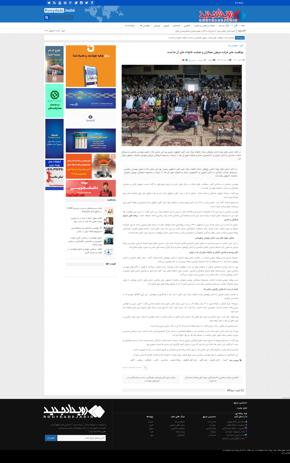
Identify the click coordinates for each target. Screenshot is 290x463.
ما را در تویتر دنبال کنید (235, 435)
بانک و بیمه (224, 26)
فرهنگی (148, 360)
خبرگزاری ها (180, 421)
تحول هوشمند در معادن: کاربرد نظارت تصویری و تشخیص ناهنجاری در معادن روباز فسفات (85, 241)
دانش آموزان (215, 360)
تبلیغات (213, 431)
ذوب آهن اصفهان (190, 360)
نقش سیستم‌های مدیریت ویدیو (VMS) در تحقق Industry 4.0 (84, 209)
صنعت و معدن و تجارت (204, 26)
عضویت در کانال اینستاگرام (234, 428)
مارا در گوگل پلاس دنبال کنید (233, 438)
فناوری (187, 26)
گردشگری (181, 435)
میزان (151, 428)
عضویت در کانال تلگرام (236, 425)
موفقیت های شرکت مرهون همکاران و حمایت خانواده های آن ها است (205, 52)
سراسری (164, 360)
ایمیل (210, 60)
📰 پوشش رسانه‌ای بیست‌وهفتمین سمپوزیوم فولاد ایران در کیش (86, 229)
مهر (152, 435)
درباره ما (212, 425)
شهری (166, 26)
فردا (151, 431)
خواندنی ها (145, 26)
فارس (151, 425)
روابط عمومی (175, 360)
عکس (156, 360)
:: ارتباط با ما (240, 3)
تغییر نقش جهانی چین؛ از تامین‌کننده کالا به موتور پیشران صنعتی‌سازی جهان (205, 31)
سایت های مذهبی (177, 425)
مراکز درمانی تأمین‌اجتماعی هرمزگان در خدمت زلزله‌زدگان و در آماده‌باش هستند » (151, 379)
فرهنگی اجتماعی (178, 428)
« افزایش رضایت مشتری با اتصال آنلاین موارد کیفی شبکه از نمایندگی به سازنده (212, 379)
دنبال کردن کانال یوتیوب (236, 421)
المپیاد (225, 360)
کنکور (133, 360)
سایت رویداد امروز (273, 453)
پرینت (201, 60)
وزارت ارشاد (180, 431)
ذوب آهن (203, 360)
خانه (243, 26)
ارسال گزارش (211, 428)
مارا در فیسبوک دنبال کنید (235, 431)
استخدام (212, 435)
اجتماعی (176, 26)
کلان (235, 26)
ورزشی (157, 26)
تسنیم (151, 421)
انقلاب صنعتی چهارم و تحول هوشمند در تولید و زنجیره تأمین (84, 250)
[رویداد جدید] (73, 421)
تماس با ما (212, 421)
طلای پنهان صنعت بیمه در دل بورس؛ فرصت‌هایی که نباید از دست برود (86, 219)
